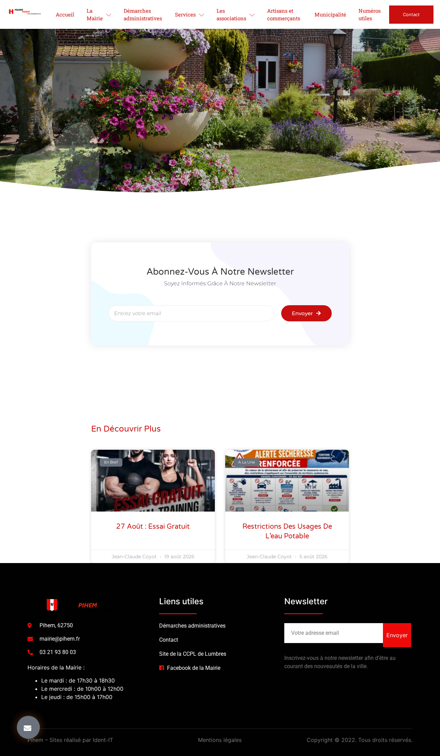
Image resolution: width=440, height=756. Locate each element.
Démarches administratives (143, 14)
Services (185, 14)
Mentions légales (220, 739)
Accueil (65, 14)
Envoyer (397, 635)
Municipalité (330, 14)
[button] (28, 727)
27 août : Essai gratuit (153, 527)
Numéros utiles (370, 14)
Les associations (231, 14)
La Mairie (95, 14)
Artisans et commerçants (283, 14)
